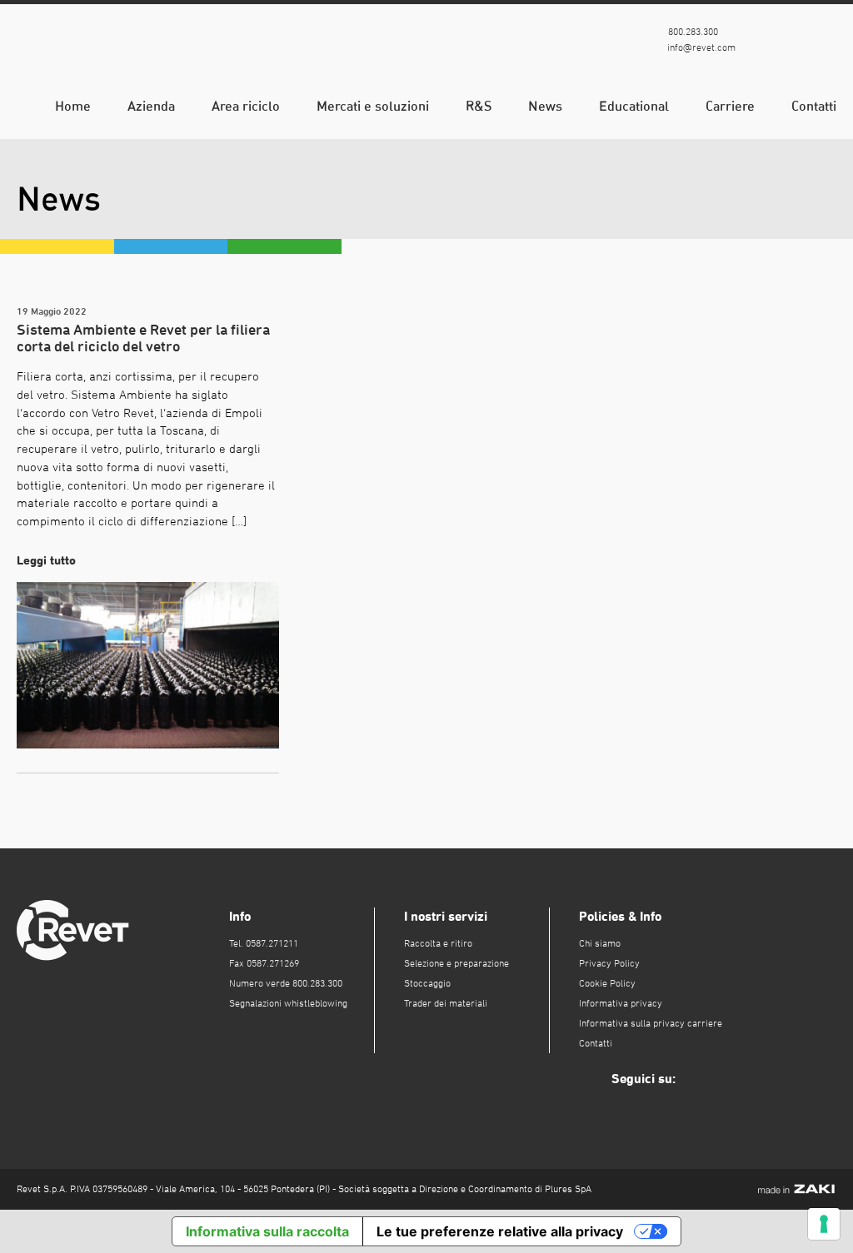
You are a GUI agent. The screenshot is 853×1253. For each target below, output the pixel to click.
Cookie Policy (607, 983)
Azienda (151, 105)
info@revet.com (700, 47)
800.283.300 (692, 31)
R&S (478, 105)
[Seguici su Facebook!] (776, 41)
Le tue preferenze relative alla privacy (500, 1231)
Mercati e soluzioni (373, 105)
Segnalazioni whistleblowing (288, 1003)
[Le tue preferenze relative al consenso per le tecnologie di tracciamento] (824, 1224)
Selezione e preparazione (456, 963)
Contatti (813, 105)
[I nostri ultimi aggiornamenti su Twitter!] (821, 41)
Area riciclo (246, 105)
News (545, 105)
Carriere (730, 105)
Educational (634, 105)
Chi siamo (600, 943)
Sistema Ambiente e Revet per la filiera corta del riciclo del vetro (143, 338)
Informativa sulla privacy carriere (650, 1023)
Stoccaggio (427, 983)
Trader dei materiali (445, 1003)
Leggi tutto (49, 560)
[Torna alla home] (119, 54)
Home (73, 105)
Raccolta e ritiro (438, 943)
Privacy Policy (609, 963)
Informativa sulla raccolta (267, 1231)
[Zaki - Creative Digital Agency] (796, 1189)
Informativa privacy (620, 1003)
